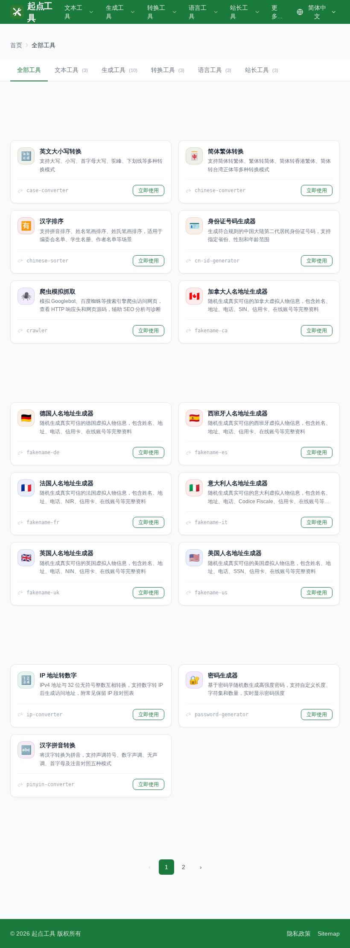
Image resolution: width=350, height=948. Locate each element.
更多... (277, 12)
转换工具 (156, 12)
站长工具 (239, 12)
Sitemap (329, 933)
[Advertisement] (175, 111)
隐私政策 (299, 933)
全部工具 (29, 69)
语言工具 (198, 12)
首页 (16, 45)
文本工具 (73, 12)
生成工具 (115, 12)
